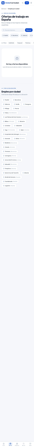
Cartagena (10, 155)
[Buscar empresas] (22, 2)
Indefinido (11, 43)
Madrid (6, 35)
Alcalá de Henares (12, 177)
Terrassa (11, 151)
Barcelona (15, 35)
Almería (26, 173)
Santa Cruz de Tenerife (11, 173)
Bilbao (9, 121)
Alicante (22, 121)
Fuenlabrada (11, 181)
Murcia (17, 108)
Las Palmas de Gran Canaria (16, 117)
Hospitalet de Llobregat (15, 134)
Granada (7, 138)
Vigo (10, 130)
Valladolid (19, 125)
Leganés (10, 185)
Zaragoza (28, 104)
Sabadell (11, 164)
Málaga (7, 108)
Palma (11, 113)
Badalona (11, 142)
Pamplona (10, 168)
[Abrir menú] (31, 2)
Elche (20, 138)
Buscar (28, 30)
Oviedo (10, 147)
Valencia (25, 35)
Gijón (25, 130)
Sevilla (17, 104)
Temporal (19, 43)
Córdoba (7, 125)
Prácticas (27, 43)
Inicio (4, 8)
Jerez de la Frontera (13, 160)
